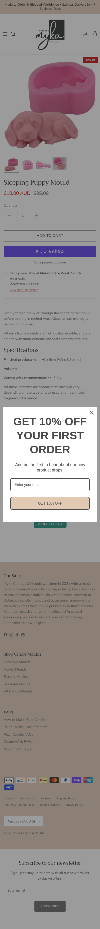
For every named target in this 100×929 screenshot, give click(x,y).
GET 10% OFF (50, 503)
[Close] (91, 412)
